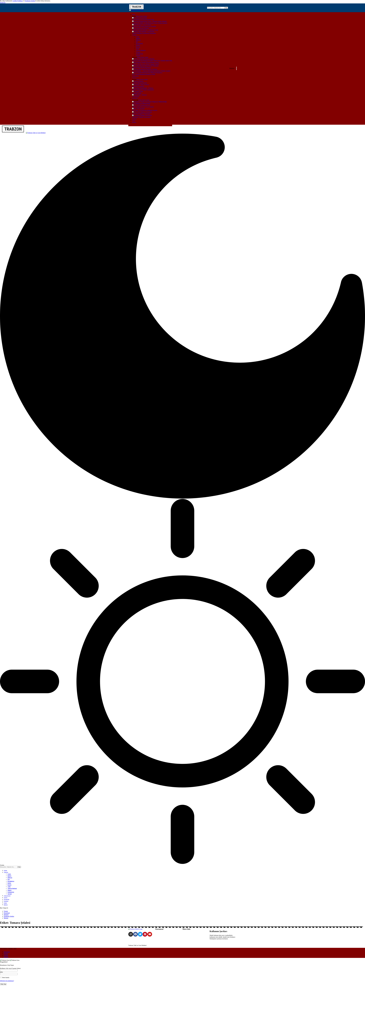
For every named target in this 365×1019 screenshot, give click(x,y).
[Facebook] (135, 934)
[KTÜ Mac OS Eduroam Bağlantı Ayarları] (138, 108)
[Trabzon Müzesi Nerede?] (137, 81)
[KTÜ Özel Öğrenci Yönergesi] (142, 112)
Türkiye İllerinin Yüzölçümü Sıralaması (144, 33)
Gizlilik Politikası (17, 1)
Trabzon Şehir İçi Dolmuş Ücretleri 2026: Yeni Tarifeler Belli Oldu (152, 60)
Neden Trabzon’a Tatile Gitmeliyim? (143, 90)
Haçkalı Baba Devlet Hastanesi (141, 67)
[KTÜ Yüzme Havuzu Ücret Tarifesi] (141, 105)
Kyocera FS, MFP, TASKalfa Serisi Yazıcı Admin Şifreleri (149, 23)
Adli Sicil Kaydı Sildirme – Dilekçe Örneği (145, 30)
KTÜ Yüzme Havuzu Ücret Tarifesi (143, 107)
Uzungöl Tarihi (136, 93)
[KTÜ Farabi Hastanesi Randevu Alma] (147, 72)
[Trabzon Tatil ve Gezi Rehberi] (23, 133)
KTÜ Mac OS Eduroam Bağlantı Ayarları (144, 110)
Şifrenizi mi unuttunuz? (7, 981)
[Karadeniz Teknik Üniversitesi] (142, 115)
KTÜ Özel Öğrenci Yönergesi (141, 114)
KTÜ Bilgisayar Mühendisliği (141, 103)
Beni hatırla (5, 977)
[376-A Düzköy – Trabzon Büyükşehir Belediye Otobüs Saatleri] (144, 69)
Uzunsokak (135, 96)
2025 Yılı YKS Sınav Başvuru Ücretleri (144, 26)
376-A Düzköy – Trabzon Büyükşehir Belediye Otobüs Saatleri (151, 71)
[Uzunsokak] (139, 95)
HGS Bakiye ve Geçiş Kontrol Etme (143, 19)
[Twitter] (140, 934)
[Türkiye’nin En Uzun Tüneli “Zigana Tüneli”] (145, 62)
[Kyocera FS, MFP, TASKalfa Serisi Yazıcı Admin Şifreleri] (149, 21)
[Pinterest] (145, 934)
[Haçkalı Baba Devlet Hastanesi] (145, 66)
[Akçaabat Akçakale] (140, 84)
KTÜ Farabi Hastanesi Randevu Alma (143, 74)
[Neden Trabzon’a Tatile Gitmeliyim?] (142, 88)
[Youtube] (149, 934)
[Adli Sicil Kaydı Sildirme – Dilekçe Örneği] (140, 28)
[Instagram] (130, 934)
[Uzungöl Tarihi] (137, 91)
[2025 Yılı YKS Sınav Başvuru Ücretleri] (141, 25)
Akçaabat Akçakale (138, 86)
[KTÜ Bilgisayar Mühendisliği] (149, 102)
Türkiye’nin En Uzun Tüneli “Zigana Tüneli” (145, 64)
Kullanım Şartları (30, 1)
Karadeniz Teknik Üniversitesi (141, 117)
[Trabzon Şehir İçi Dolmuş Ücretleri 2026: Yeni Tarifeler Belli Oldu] (143, 59)
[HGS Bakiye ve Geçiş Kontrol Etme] (139, 18)
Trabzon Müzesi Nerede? (139, 83)
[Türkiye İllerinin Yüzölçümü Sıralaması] (143, 31)
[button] (2, 2)
